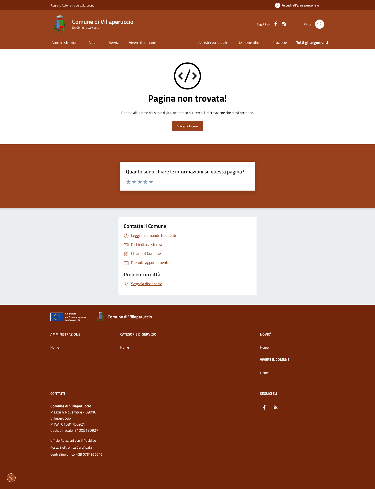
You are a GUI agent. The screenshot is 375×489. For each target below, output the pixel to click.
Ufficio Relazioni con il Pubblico (73, 440)
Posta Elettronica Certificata (71, 447)
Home (54, 347)
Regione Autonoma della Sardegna (72, 5)
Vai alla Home (187, 126)
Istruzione (279, 42)
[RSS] (282, 24)
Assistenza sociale (213, 42)
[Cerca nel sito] (319, 24)
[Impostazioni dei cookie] (11, 477)
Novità (265, 334)
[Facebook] (274, 24)
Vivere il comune (274, 359)
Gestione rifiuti (249, 42)
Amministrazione (65, 334)
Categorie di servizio (138, 334)
